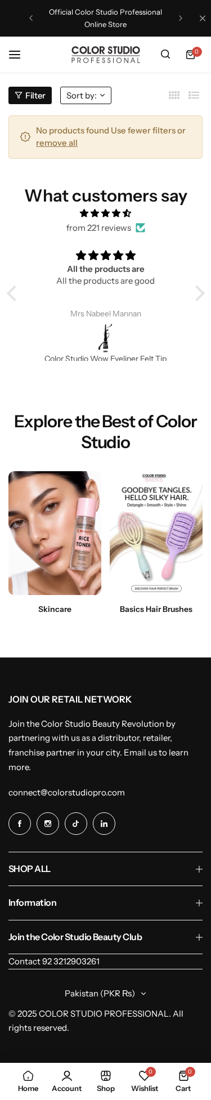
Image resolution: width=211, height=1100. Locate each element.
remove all (57, 142)
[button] (31, 18)
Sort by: (81, 95)
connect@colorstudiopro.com (66, 792)
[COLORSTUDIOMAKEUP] (106, 54)
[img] (105, 213)
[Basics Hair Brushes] (156, 533)
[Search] (165, 54)
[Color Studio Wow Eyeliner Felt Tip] (106, 338)
